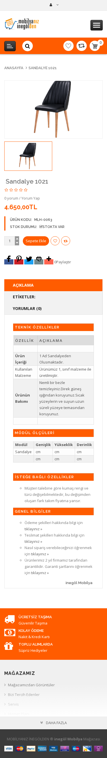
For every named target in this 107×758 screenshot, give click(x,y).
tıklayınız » (33, 528)
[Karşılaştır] (81, 46)
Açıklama (23, 285)
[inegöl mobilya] (53, 5)
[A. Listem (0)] (68, 46)
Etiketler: (24, 296)
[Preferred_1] (8, 261)
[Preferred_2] (18, 261)
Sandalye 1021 (43, 68)
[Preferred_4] (38, 261)
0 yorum (11, 198)
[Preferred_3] (28, 261)
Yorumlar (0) (27, 308)
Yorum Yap (30, 198)
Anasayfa (13, 68)
